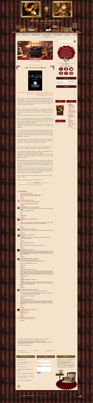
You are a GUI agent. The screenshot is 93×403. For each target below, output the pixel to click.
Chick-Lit (63, 359)
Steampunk (59, 367)
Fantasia (59, 360)
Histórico (66, 360)
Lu (20, 193)
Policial (59, 364)
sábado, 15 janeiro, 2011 (30, 249)
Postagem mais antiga (49, 350)
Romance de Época (61, 365)
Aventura (59, 359)
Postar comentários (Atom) (25, 352)
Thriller (69, 367)
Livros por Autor (35, 34)
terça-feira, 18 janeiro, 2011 (27, 299)
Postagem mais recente (21, 350)
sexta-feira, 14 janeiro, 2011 (27, 193)
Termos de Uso (25, 34)
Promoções (67, 34)
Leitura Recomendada (63, 362)
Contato (75, 34)
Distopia (70, 359)
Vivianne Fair (23, 228)
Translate (60, 83)
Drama (73, 359)
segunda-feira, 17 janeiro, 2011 (30, 279)
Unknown (22, 317)
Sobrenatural (36, 184)
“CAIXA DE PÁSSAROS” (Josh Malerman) (24, 380)
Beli (21, 299)
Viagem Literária (71, 110)
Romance (64, 364)
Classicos (66, 359)
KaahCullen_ (22, 309)
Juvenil (70, 360)
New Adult (73, 362)
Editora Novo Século (24, 184)
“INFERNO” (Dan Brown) (21, 366)
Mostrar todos (74, 128)
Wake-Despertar (20, 100)
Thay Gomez (23, 289)
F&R (21, 200)
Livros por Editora (57, 34)
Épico (72, 367)
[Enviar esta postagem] (41, 184)
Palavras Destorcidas (24, 258)
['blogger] (18, 387)
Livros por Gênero (46, 34)
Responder (22, 198)
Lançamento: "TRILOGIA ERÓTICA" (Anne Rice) (25, 373)
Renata (21, 234)
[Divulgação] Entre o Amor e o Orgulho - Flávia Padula (71, 107)
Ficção (62, 360)
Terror (67, 367)
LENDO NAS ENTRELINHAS (26, 395)
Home (18, 34)
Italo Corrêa (22, 249)
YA (39, 184)
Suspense (63, 367)
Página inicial (35, 350)
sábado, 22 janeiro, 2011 (29, 317)
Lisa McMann (31, 184)
